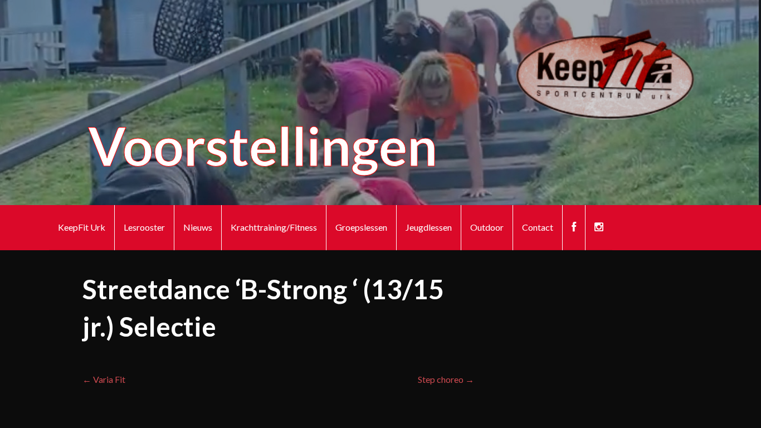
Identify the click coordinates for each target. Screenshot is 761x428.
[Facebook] (574, 227)
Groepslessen (361, 227)
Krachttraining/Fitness (274, 227)
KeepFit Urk (81, 227)
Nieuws (197, 227)
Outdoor (487, 227)
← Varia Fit (103, 379)
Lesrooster (144, 227)
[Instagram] (599, 227)
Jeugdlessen (429, 227)
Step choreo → (446, 379)
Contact (537, 227)
